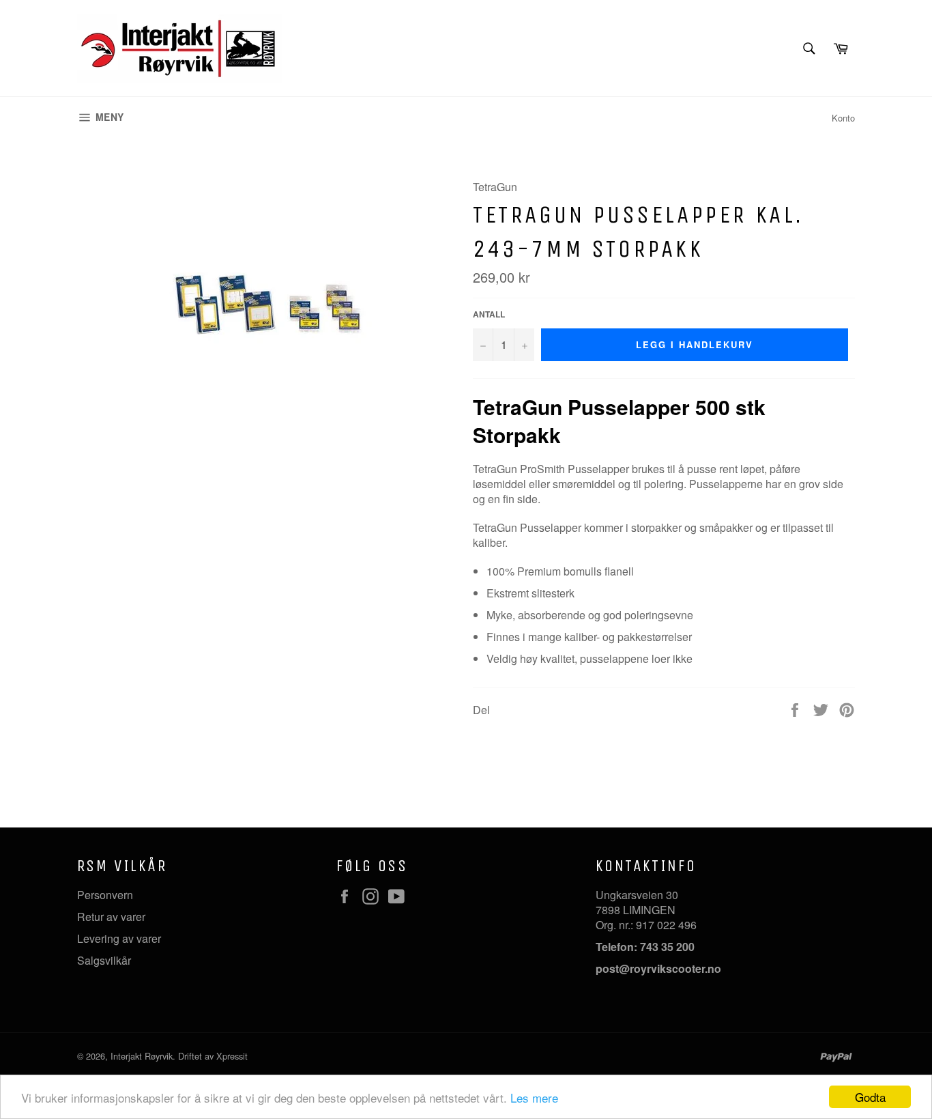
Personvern (105, 895)
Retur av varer (111, 916)
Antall (489, 314)
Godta (870, 1096)
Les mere (534, 1097)
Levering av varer (119, 938)
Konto (843, 117)
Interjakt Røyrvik (142, 1055)
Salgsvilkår (104, 960)
